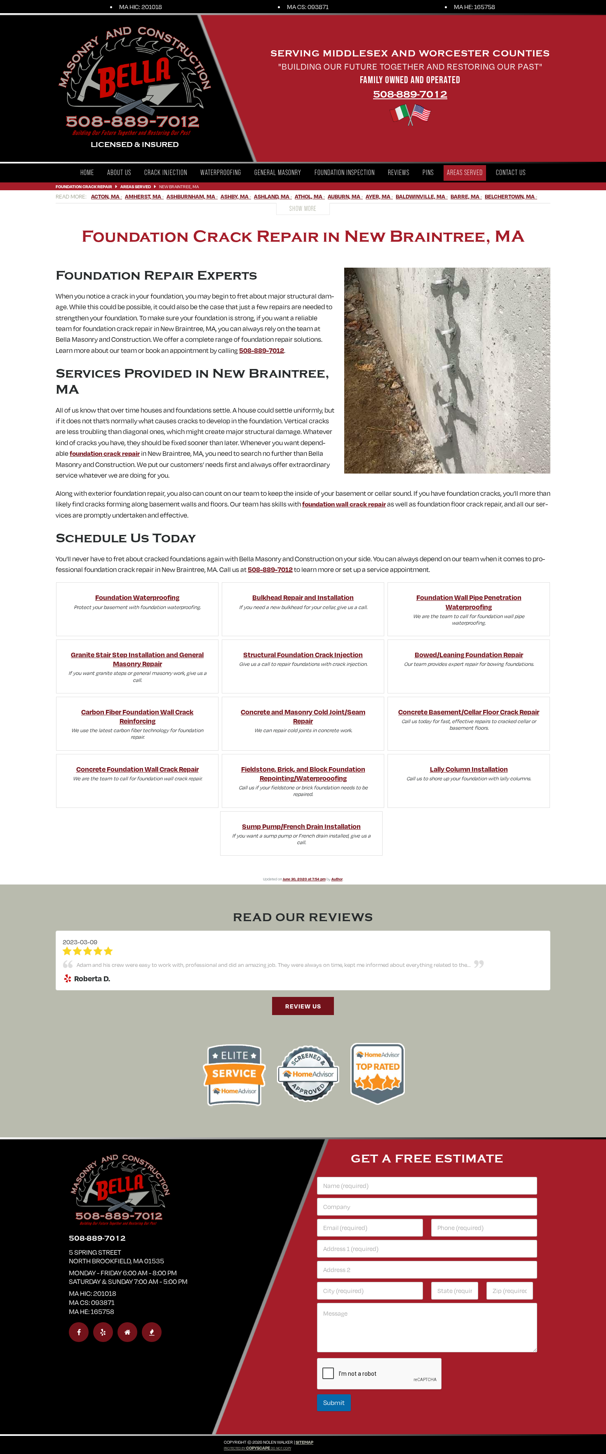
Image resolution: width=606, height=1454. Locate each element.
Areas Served (465, 172)
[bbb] (152, 1332)
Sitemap (304, 1442)
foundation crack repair (105, 453)
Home (87, 172)
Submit (334, 1402)
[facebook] (79, 1332)
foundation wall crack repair (344, 503)
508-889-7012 (410, 94)
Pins (428, 172)
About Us (119, 172)
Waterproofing (220, 172)
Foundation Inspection (345, 172)
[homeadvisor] (127, 1332)
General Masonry (277, 172)
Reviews (398, 172)
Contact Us (511, 172)
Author (337, 879)
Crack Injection (165, 172)
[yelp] (103, 1332)
